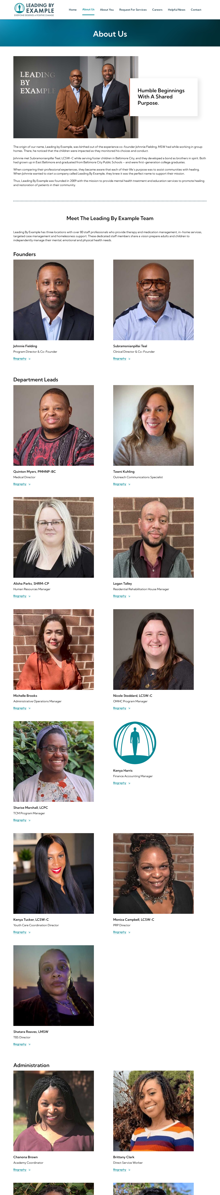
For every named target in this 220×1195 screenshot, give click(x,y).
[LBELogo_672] (34, 4)
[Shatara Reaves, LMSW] (53, 947)
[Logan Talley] (153, 499)
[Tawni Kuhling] (153, 387)
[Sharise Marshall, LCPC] (53, 723)
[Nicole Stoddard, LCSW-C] (153, 611)
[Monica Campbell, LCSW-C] (153, 835)
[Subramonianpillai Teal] (153, 261)
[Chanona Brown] (53, 1072)
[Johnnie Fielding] (53, 261)
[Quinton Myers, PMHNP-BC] (53, 387)
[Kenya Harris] (135, 723)
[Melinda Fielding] (53, 1185)
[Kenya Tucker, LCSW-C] (53, 835)
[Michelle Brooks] (53, 611)
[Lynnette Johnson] (153, 1185)
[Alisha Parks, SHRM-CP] (53, 499)
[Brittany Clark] (153, 1072)
